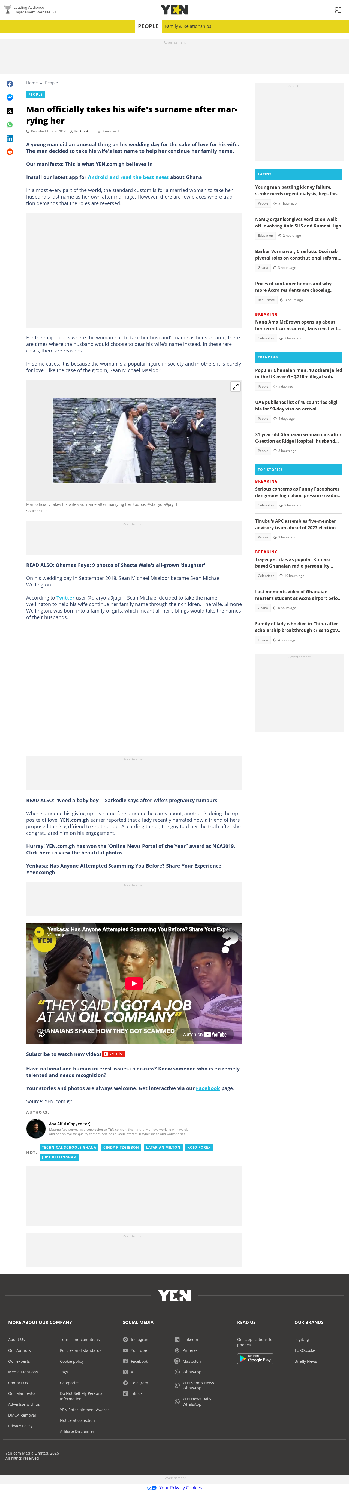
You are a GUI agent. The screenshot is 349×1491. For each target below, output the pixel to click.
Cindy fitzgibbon (121, 1147)
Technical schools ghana (69, 1147)
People (148, 26)
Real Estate (266, 299)
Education (265, 235)
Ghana (263, 267)
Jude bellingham (59, 1157)
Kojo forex (199, 1147)
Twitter (65, 597)
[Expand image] (235, 386)
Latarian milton (163, 1147)
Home (32, 82)
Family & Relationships (188, 26)
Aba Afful (86, 131)
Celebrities (266, 338)
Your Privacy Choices (180, 1488)
